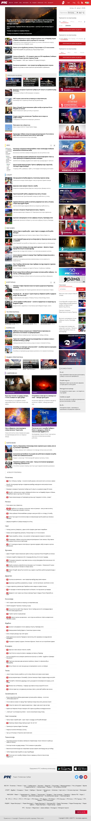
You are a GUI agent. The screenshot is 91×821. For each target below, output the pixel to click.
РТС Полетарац (48, 800)
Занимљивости (11, 694)
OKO (20, 2)
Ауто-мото (62, 790)
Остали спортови (72, 790)
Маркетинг (35, 808)
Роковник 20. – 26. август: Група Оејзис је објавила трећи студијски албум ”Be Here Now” (34, 294)
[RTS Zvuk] (72, 196)
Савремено (11, 373)
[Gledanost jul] (72, 147)
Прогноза (63, 13)
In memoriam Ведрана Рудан (12, 319)
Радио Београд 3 (40, 803)
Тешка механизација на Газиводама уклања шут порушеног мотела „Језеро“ (30, 497)
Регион (8, 502)
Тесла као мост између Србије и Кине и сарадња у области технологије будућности (43, 429)
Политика (9, 477)
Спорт (16, 2)
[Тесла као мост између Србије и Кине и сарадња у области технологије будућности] (44, 417)
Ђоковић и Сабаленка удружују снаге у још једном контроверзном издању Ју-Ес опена (30, 681)
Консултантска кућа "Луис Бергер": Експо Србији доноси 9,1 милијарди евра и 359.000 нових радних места (29, 609)
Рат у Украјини (76, 785)
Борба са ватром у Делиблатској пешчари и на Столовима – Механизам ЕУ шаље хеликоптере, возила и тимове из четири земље (30, 22)
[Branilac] (72, 84)
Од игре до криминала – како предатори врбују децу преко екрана (33, 65)
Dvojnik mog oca (64, 380)
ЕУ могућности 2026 (60, 787)
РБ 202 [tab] (82, 52)
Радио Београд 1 (16, 803)
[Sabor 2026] (72, 164)
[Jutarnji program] (72, 100)
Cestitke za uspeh (65, 397)
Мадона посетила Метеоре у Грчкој (16, 729)
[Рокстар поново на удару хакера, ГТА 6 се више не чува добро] (17, 384)
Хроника (8, 550)
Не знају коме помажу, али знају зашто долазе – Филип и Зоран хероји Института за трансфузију (33, 248)
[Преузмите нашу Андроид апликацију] (64, 768)
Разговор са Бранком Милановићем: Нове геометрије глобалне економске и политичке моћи (33, 149)
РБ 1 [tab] (62, 52)
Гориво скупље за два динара (17, 614)
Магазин (25, 2)
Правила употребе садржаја (27, 818)
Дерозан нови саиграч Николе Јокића (25, 186)
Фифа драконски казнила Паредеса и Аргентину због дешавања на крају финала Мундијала (29, 637)
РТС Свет (27, 799)
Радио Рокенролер (75, 803)
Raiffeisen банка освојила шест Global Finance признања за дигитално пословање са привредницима (31, 331)
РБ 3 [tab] (75, 52)
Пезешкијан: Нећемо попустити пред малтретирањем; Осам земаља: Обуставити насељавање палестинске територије (33, 134)
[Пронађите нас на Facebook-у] (81, 777)
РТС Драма (43, 799)
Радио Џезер (51, 805)
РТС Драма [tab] (64, 38)
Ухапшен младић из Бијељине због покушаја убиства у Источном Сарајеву (27, 557)
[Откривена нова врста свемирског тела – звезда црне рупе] (44, 384)
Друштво (8, 576)
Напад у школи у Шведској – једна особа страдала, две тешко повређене (26, 529)
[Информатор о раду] (72, 357)
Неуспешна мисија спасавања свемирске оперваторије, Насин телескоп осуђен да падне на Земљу (29, 741)
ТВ (30, 2)
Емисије (40, 2)
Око (8, 145)
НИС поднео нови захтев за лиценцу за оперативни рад (30, 98)
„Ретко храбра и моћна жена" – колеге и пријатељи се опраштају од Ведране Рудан (34, 302)
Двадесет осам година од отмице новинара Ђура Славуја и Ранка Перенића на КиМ (29, 593)
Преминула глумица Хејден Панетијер (17, 726)
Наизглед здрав (65, 796)
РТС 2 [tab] (72, 21)
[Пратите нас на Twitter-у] (76, 777)
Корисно (10, 328)
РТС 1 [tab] (64, 21)
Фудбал (8, 623)
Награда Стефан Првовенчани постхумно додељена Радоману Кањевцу (33, 286)
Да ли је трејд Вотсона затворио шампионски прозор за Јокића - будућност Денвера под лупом (30, 657)
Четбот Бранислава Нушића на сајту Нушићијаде (20, 752)
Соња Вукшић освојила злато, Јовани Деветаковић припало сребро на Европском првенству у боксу (68, 304)
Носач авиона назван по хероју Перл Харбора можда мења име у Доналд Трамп (33, 256)
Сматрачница (41, 787)
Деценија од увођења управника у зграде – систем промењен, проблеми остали (30, 82)
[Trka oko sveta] (72, 68)
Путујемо (49, 794)
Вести (11, 2)
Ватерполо (47, 790)
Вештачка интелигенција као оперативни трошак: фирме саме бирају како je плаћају (29, 748)
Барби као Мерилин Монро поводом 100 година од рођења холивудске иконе (28, 708)
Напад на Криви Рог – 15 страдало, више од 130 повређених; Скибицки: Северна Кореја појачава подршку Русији (34, 57)
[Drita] (72, 243)
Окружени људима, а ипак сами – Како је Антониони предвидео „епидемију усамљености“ (33, 462)
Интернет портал (63, 808)
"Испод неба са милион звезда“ (12, 365)
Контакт (28, 808)
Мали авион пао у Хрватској (21, 125)
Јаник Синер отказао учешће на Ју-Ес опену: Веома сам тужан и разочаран (27, 674)
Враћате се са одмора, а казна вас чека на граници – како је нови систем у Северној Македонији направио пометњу (29, 509)
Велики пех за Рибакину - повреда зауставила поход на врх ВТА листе (28, 685)
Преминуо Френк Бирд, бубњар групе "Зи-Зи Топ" (23, 723)
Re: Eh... (62, 405)
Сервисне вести (30, 787)
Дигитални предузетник (36, 796)
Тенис (7, 671)
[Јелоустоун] (72, 212)
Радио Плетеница (62, 803)
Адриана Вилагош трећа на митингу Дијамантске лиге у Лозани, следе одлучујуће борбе (33, 202)
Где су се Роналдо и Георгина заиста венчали (19, 733)
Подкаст (49, 787)
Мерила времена (65, 785)
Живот (16, 794)
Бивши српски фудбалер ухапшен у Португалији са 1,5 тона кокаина (33, 47)
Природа (24, 796)
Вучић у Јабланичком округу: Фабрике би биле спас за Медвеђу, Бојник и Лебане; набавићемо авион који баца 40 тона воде (30, 493)
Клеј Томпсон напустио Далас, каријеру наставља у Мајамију (26, 653)
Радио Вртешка (41, 805)
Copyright (15, 818)
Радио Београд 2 (28, 803)
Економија (9, 599)
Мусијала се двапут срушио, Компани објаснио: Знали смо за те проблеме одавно (32, 641)
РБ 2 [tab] (69, 52)
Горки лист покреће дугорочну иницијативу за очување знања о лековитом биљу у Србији (33, 339)
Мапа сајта (81, 812)
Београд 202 (51, 803)
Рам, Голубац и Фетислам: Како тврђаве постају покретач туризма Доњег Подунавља (34, 265)
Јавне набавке (45, 808)
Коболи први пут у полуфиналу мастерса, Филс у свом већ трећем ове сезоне (30, 689)
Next (84, 22)
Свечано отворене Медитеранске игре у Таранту (29, 210)
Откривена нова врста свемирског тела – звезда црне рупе (44, 396)
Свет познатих (10, 716)
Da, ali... (62, 372)
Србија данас (32, 785)
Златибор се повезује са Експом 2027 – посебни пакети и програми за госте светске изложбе (34, 347)
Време (85, 785)
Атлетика (55, 790)
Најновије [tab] (62, 285)
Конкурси (54, 808)
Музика (33, 794)
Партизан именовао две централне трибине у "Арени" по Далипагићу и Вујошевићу (27, 662)
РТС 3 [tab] (80, 21)
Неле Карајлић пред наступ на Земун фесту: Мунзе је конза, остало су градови (34, 240)
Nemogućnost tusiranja (66, 388)
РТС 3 (20, 799)
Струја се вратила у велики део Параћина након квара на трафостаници (30, 116)
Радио (34, 2)
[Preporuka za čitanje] (72, 259)
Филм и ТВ (75, 794)
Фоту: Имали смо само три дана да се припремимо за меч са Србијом (28, 666)
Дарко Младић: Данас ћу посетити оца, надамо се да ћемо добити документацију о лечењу (30, 570)
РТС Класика (61, 799)
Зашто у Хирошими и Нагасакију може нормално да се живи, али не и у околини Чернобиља (34, 446)
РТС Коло (70, 799)
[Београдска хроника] (72, 131)
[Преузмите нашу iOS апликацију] (80, 768)
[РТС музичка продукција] (72, 341)
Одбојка (32, 790)
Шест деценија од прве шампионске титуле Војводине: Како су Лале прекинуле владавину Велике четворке (33, 157)
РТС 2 (15, 799)
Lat (68, 3)
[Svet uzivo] (72, 116)
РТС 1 (10, 799)
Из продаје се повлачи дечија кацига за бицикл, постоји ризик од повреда (30, 589)
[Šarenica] (72, 227)
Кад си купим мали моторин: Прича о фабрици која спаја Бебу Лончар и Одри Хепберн (32, 165)
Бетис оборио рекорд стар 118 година (17, 633)
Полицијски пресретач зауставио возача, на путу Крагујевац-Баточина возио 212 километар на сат (30, 561)
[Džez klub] (72, 180)
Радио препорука (14, 357)
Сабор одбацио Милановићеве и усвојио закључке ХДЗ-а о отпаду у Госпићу (30, 513)
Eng (74, 3)
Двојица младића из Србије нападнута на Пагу (19, 521)
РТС (46, 2)
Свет (7, 526)
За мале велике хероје (51, 796)
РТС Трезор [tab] (71, 38)
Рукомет (39, 790)
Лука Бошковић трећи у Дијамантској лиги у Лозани (29, 194)
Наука (81, 794)
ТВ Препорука (12, 312)
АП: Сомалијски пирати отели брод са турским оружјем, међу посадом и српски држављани (30, 545)
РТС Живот (52, 799)
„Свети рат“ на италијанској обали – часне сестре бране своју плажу (25, 712)
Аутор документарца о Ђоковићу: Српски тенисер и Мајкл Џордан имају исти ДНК (32, 677)
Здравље (67, 794)
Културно (10, 282)
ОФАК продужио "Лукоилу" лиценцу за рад (18, 605)
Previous (60, 22)
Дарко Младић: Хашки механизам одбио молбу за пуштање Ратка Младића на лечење (32, 108)
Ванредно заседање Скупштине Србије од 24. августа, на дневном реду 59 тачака (34, 90)
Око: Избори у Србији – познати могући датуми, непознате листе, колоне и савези (13, 82)
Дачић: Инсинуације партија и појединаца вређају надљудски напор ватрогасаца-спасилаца (29, 485)
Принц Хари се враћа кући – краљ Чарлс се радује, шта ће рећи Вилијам (33, 232)
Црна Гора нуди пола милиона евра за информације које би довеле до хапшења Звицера (29, 517)
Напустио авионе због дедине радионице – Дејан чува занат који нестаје (29, 705)
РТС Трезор (78, 799)
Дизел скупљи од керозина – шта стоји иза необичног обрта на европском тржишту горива (29, 618)
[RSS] (82, 2)
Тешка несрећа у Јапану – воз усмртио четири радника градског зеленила (30, 536)
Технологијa (10, 737)
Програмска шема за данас (72, 29)
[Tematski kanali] (72, 275)
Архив (59, 805)
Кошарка (8, 646)
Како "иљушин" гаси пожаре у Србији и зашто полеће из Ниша (47, 83)
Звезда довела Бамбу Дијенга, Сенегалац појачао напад (31, 178)
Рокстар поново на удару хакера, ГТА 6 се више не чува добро (16, 396)
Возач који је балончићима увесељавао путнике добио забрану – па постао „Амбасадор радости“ (35, 273)
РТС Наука (35, 799)
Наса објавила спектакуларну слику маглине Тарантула (15, 429)
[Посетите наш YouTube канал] (85, 777)
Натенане (11, 443)
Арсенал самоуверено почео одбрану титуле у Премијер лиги (33, 218)
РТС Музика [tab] (79, 38)
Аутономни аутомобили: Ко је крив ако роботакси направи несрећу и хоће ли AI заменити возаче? (34, 454)
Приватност (7, 818)
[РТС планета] (63, 2)
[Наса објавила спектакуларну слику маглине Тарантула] (17, 417)
